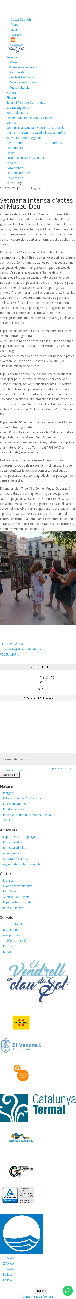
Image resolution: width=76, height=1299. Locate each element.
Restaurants (14, 148)
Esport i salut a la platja (52, 128)
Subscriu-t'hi (10, 775)
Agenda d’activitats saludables (23, 864)
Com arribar (14, 168)
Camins (11, 122)
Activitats (30, 128)
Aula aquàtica (58, 133)
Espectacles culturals (23, 82)
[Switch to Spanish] (38, 41)
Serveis (11, 163)
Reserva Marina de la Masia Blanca (30, 118)
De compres (14, 178)
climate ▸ (38, 698)
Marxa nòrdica (16, 133)
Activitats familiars (18, 138)
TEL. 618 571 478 (12, 644)
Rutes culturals (19, 87)
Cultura (14, 57)
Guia (14, 29)
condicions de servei (12, 770)
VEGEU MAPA (9, 654)
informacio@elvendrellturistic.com (23, 649)
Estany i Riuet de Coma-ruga (25, 102)
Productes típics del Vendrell (25, 158)
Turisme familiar (14, 924)
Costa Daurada (21, 19)
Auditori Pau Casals (22, 77)
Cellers (10, 153)
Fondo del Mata (17, 113)
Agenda (16, 34)
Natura (11, 92)
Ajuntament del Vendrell (38, 1296)
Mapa (15, 24)
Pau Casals (16, 72)
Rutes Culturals (13, 908)
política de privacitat (62, 768)
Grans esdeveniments (24, 67)
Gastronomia (15, 143)
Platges (11, 97)
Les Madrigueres (17, 107)
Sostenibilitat (15, 128)
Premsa (8, 946)
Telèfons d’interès (18, 173)
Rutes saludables (37, 133)
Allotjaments (53, 143)
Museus (14, 62)
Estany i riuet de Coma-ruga (22, 798)
